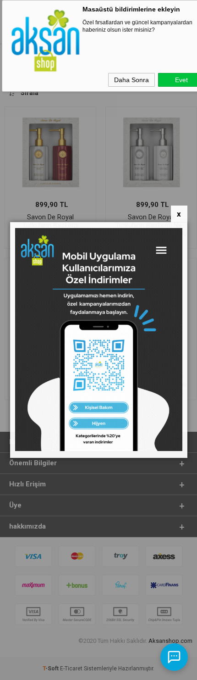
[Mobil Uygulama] (98, 449)
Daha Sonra (131, 80)
